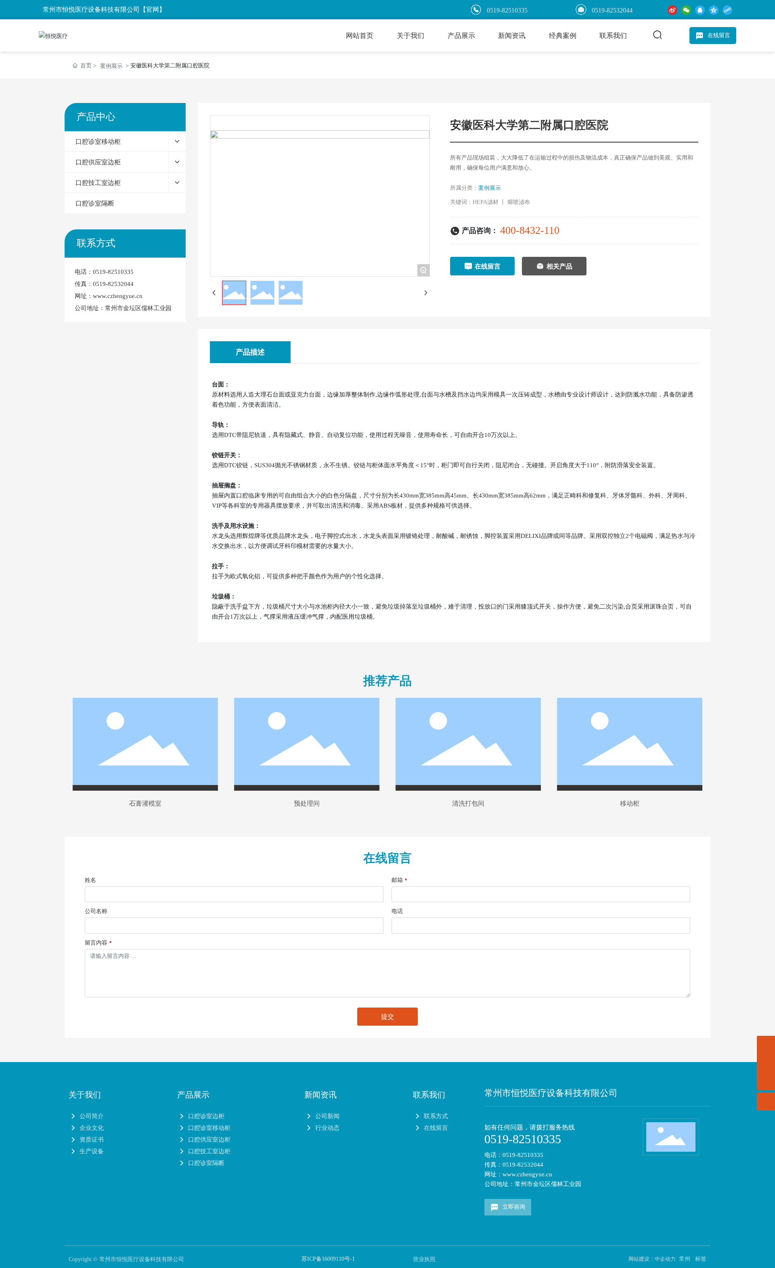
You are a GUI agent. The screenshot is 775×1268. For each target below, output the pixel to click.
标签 (700, 1259)
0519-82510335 (113, 272)
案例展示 (111, 65)
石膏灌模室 (145, 803)
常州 (684, 1259)
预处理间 (307, 803)
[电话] (766, 1063)
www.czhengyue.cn (117, 296)
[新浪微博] (672, 9)
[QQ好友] (700, 9)
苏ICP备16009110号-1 (328, 1259)
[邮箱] (766, 1045)
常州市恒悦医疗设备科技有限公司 (551, 1093)
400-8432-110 (529, 230)
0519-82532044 (612, 10)
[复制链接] (727, 9)
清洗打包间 (468, 803)
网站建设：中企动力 (652, 1259)
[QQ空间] (713, 9)
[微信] (686, 9)
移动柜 (629, 803)
